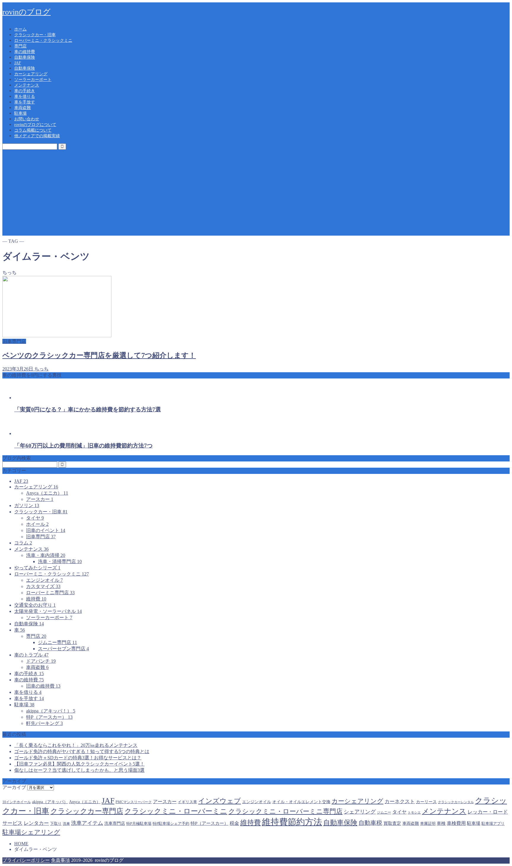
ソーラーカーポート (33, 79)
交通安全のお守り (35, 605)
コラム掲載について (33, 130)
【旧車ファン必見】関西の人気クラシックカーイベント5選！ (79, 763)
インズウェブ (219, 801)
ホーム (20, 29)
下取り (56, 823)
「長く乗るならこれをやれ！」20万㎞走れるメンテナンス (75, 745)
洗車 (66, 824)
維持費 (36, 598)
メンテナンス (26, 85)
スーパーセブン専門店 (63, 648)
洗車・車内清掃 (45, 555)
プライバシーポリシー (26, 860)
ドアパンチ (41, 661)
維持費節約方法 (292, 822)
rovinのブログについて (35, 124)
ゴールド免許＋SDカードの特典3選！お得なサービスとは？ (77, 757)
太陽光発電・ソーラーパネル (48, 611)
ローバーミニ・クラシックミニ (43, 40)
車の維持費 (24, 51)
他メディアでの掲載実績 (37, 136)
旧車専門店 (41, 536)
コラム (23, 542)
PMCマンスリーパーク (134, 802)
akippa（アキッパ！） (50, 710)
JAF (17, 63)
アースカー (39, 499)
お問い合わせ (26, 119)
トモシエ (414, 812)
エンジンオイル (44, 580)
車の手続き (24, 91)
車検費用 (456, 823)
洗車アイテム (87, 823)
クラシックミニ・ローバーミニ (175, 811)
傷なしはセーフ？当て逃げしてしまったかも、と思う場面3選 (79, 770)
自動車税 (370, 822)
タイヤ (35, 517)
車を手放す (24, 102)
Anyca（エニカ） (47, 493)
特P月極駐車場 (138, 823)
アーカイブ (14, 787)
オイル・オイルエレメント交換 (301, 801)
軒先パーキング (44, 723)
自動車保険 (24, 57)
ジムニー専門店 (57, 642)
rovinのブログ (26, 12)
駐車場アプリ (493, 823)
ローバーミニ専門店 (50, 592)
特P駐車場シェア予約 (171, 824)
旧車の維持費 (43, 685)
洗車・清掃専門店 (60, 561)
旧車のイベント (45, 530)
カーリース (426, 801)
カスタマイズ (43, 586)
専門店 (20, 46)
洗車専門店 (114, 823)
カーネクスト (400, 801)
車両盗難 (22, 108)
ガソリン (26, 505)
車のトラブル (31, 654)
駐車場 (20, 113)
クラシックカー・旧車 (35, 35)
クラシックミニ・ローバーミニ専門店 (285, 811)
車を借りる (24, 96)
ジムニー (384, 812)
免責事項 (60, 860)
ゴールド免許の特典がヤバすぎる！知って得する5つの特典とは (81, 751)
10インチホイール (16, 802)
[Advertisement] (256, 194)
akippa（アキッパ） (50, 801)
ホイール (37, 524)
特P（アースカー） (49, 717)
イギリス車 (187, 802)
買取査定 (392, 823)
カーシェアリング (30, 74)
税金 (234, 823)
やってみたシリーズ (37, 567)
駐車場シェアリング (31, 832)
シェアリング (360, 812)
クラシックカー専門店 (86, 811)
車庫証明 (428, 824)
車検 (441, 823)
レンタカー (36, 823)
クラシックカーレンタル (456, 802)
